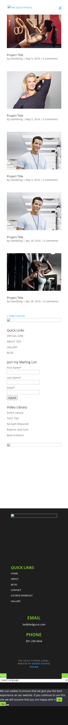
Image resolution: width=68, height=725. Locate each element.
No (3, 704)
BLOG (10, 352)
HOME (14, 573)
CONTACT (16, 590)
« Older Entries (16, 316)
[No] (7, 704)
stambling (17, 58)
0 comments (50, 58)
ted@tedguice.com (34, 624)
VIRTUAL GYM (15, 336)
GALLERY (12, 347)
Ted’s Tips (13, 418)
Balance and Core (17, 429)
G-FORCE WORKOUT (22, 595)
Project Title (15, 55)
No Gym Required (17, 424)
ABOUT (14, 579)
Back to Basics (15, 435)
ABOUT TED (14, 341)
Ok (59, 699)
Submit (12, 397)
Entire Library (15, 412)
